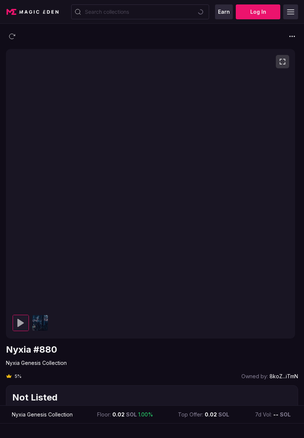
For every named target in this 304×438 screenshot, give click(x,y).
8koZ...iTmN (284, 376)
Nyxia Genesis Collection (36, 363)
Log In (258, 12)
